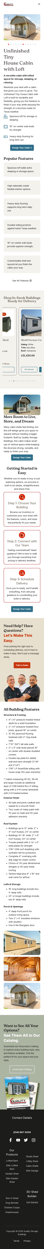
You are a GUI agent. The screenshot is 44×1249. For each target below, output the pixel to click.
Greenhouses (12, 1212)
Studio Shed (32, 1156)
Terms (16, 1241)
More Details (12, 370)
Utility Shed (32, 1161)
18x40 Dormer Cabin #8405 (21, 340)
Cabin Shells (32, 1166)
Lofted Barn (12, 1160)
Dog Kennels (12, 1202)
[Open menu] (39, 4)
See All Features (20, 280)
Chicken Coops (12, 1207)
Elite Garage (32, 1170)
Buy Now (31, 370)
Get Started (32, 1202)
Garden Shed (11, 1173)
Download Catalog (22, 1069)
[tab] (8, 44)
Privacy (27, 1241)
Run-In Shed (12, 1198)
